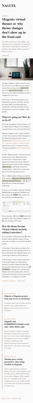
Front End (21, 281)
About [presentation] (9, 398)
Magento (6, 16)
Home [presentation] (4, 398)
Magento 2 (13, 281)
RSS (19, 398)
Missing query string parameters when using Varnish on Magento (14, 362)
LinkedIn (14, 398)
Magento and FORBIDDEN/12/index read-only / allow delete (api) (17, 324)
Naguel (9, 5)
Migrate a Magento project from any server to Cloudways (17, 297)
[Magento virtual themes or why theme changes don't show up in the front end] (16, 69)
